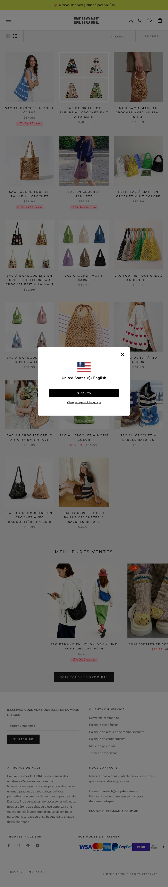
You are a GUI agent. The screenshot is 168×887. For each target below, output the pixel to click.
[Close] (123, 355)
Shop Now (84, 393)
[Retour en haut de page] (159, 661)
